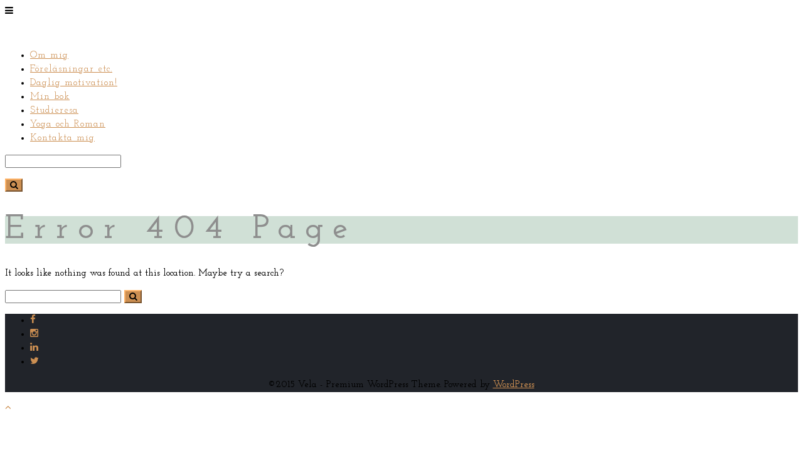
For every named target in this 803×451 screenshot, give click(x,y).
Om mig (49, 55)
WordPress (513, 385)
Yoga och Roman (67, 124)
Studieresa (54, 110)
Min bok (50, 96)
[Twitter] (34, 361)
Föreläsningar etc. (71, 69)
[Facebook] (33, 320)
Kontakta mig (62, 138)
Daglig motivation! (73, 83)
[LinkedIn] (34, 348)
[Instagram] (34, 334)
